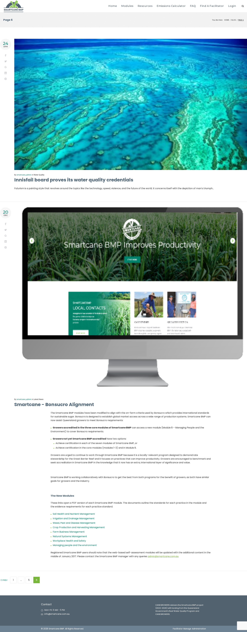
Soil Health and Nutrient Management (74, 514)
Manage (187, 628)
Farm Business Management (69, 531)
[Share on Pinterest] (5, 79)
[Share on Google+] (5, 67)
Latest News (38, 399)
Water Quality (39, 175)
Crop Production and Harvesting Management (79, 527)
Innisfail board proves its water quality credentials (73, 180)
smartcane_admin (24, 175)
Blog (233, 20)
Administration (199, 628)
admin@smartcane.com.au (163, 556)
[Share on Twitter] (5, 61)
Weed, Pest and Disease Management (74, 523)
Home (226, 20)
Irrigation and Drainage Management (73, 518)
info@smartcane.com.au (57, 614)
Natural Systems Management (70, 536)
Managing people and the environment (75, 545)
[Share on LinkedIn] (5, 73)
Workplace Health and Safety (69, 540)
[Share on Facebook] (5, 55)
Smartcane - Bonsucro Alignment (54, 404)
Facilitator (178, 628)
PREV (4, 580)
